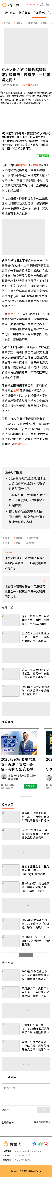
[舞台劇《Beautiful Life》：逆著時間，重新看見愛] (10, 941)
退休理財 (10, 13)
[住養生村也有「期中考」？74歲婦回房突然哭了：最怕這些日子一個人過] (10, 1029)
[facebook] (35, 1144)
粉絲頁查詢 (20, 444)
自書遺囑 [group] (32, 23)
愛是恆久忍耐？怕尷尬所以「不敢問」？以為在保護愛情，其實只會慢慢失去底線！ (35, 637)
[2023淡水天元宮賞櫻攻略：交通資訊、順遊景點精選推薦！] (10, 691)
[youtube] (46, 1144)
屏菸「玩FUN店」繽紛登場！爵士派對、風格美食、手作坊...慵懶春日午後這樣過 (35, 619)
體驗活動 (33, 538)
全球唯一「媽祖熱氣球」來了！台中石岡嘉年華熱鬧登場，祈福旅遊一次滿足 (35, 816)
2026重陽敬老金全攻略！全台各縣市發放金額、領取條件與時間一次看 (35, 975)
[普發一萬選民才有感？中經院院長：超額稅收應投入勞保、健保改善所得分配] (10, 1046)
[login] (42, 4)
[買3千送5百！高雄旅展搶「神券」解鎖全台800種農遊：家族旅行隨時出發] (10, 887)
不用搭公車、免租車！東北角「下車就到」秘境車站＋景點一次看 (35, 992)
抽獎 (18, 543)
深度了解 (37, 786)
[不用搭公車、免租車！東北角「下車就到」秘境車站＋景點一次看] (10, 992)
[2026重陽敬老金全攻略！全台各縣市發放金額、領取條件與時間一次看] (10, 975)
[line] (40, 1144)
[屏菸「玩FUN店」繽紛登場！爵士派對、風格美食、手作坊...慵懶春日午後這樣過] (10, 620)
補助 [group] (45, 23)
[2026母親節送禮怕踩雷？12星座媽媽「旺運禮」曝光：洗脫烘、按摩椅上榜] (10, 924)
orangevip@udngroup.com (27, 1151)
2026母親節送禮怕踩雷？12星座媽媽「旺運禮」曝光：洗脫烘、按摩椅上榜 (36, 923)
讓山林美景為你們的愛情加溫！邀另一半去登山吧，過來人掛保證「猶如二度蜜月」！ (35, 673)
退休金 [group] (19, 23)
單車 (7, 543)
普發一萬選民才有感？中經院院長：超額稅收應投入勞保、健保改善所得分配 (35, 1045)
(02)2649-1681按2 (22, 1155)
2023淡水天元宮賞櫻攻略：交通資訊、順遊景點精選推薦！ (36, 690)
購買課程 (32, 4)
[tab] (21, 796)
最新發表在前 (41, 1122)
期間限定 (31, 543)
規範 (4, 1110)
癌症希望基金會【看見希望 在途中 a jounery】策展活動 (35, 870)
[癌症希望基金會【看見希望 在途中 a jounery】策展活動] (10, 870)
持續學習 (24, 13)
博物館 (19, 538)
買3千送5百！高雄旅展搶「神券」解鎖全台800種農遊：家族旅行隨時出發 (36, 887)
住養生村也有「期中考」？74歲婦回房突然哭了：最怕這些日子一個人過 (36, 1028)
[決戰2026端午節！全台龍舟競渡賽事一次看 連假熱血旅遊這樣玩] (10, 834)
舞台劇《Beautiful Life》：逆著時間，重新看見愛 (36, 940)
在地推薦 (39, 13)
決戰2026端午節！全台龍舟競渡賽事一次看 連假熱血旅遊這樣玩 (36, 833)
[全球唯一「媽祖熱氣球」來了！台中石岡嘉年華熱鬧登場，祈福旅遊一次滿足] (10, 817)
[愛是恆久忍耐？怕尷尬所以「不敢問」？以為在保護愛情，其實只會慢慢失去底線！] (10, 637)
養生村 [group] (6, 23)
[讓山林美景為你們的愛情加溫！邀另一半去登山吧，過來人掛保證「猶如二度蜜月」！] (10, 674)
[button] (48, 4)
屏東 (7, 538)
